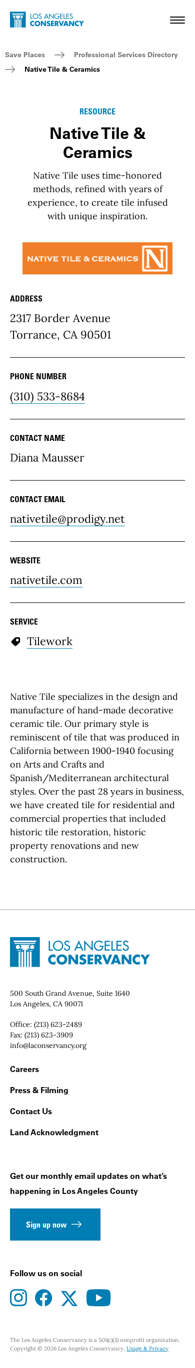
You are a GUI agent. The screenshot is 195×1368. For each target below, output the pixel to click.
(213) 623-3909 (48, 1034)
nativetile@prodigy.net (67, 519)
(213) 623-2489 (58, 1024)
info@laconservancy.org (48, 1045)
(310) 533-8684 (47, 396)
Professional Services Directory (126, 54)
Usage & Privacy (147, 1348)
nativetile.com (46, 580)
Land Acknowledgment (54, 1132)
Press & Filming (39, 1090)
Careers (24, 1069)
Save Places (25, 54)
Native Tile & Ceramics (62, 69)
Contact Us (31, 1111)
